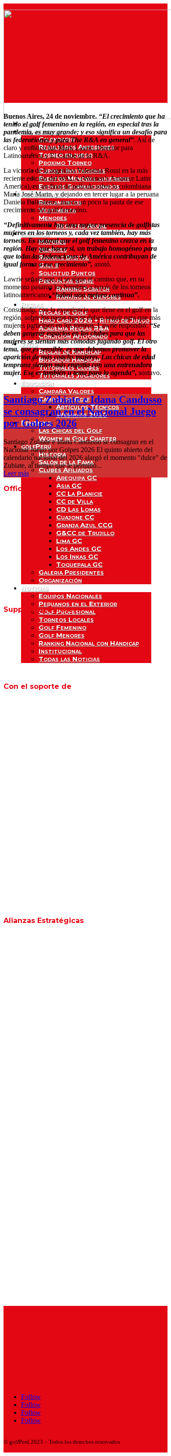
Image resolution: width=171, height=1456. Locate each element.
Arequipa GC (76, 478)
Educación (37, 383)
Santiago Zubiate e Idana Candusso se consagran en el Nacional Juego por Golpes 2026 (83, 411)
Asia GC (69, 485)
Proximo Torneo (65, 162)
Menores (53, 218)
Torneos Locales (66, 619)
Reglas (32, 304)
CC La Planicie (79, 493)
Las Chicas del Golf (70, 430)
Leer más (16, 473)
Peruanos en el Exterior (78, 604)
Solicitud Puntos (67, 273)
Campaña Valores (66, 391)
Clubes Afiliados (66, 470)
